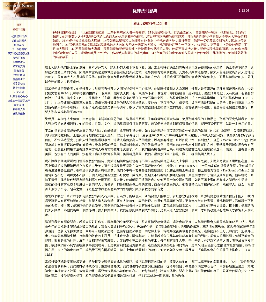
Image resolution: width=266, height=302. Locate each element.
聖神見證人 (19, 62)
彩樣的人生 (19, 109)
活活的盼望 (19, 74)
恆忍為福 (19, 44)
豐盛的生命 (19, 79)
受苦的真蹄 (19, 66)
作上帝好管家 (19, 49)
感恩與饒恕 (19, 113)
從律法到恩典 (19, 40)
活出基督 (19, 70)
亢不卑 (20, 92)
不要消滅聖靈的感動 (19, 53)
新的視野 (19, 104)
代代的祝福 (19, 57)
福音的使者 (19, 83)
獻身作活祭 (19, 87)
